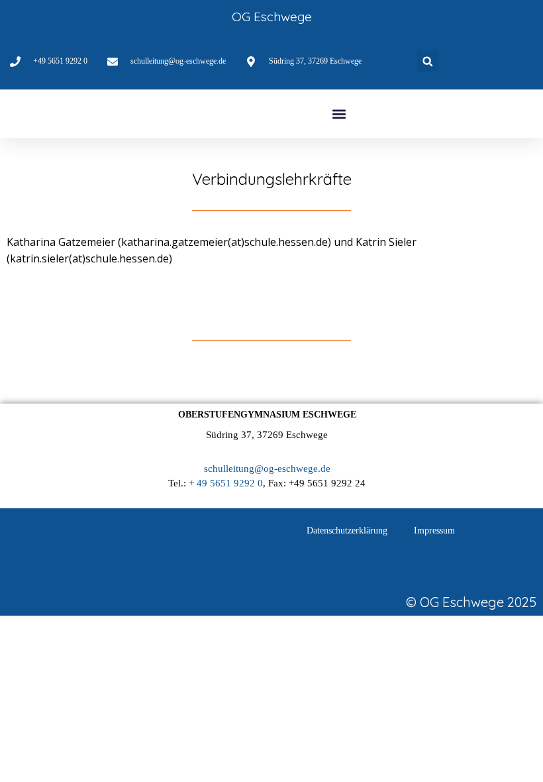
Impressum (434, 530)
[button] (427, 61)
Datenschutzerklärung (347, 530)
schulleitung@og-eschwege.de (267, 468)
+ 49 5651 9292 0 (226, 483)
